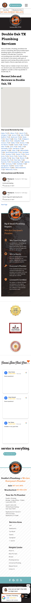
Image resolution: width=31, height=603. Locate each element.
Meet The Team (13, 554)
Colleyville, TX (18, 141)
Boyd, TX (8, 139)
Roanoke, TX (5, 162)
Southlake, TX (21, 164)
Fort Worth (12, 531)
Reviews (11, 557)
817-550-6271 (17, 12)
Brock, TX (8, 141)
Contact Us (12, 569)
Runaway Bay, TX (16, 162)
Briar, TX (16, 139)
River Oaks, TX (18, 160)
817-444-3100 (6, 12)
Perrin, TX (12, 156)
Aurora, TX (15, 135)
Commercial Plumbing (15, 563)
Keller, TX (21, 146)
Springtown (12, 537)
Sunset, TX (18, 166)
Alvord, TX (22, 133)
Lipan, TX (14, 150)
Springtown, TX (5, 166)
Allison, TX (13, 133)
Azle (10, 525)
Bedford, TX (4, 137)
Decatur (11, 534)
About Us (11, 550)
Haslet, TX (17, 145)
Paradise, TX (9, 154)
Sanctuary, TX (10, 164)
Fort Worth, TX (5, 145)
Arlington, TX (5, 135)
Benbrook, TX (15, 137)
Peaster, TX (19, 154)
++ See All (12, 541)
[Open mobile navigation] (26, 5)
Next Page (4, 204)
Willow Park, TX (10, 169)
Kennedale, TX (5, 148)
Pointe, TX (21, 156)
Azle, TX (23, 135)
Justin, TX (12, 146)
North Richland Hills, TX (13, 152)
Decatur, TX (23, 143)
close (28, 585)
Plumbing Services (14, 560)
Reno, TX (14, 158)
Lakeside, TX (4, 150)
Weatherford (12, 528)
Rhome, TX (23, 158)
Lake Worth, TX (17, 148)
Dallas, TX (14, 143)
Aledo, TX (4, 133)
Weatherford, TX (6, 168)
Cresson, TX (4, 143)
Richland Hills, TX (6, 160)
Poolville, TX (4, 158)
